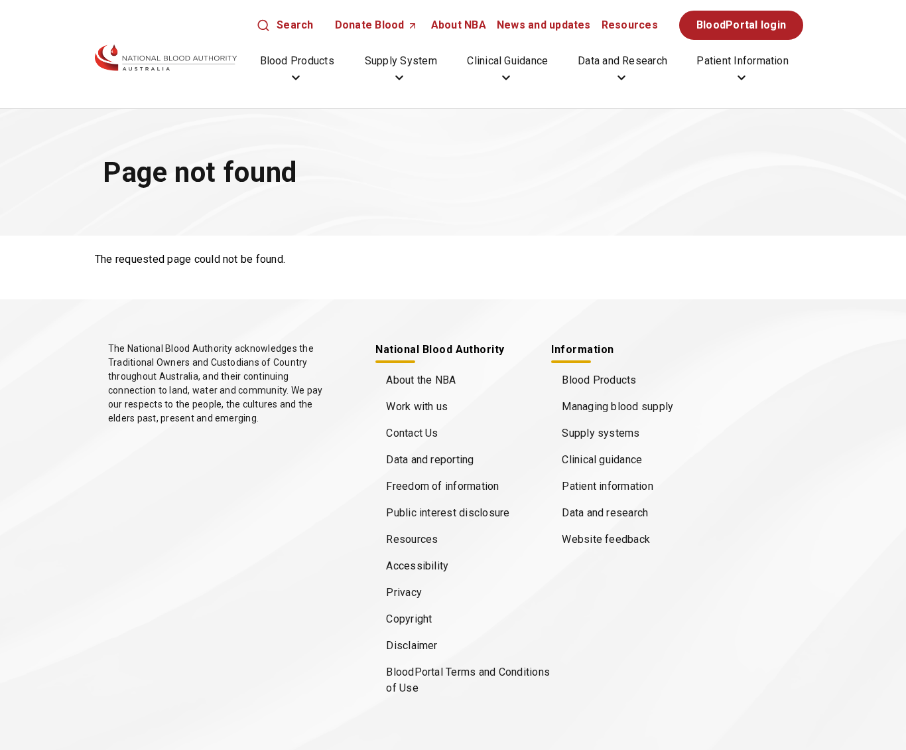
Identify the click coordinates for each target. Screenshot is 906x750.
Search (295, 25)
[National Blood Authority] (166, 57)
